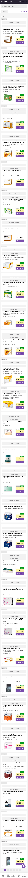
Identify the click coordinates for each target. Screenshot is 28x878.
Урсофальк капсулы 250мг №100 (11, 393)
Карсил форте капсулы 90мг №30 (11, 648)
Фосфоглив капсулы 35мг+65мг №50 (12, 506)
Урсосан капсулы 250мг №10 (10, 228)
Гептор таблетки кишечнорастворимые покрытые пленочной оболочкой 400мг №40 (13, 620)
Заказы (19, 876)
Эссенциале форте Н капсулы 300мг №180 (13, 311)
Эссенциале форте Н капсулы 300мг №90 (13, 142)
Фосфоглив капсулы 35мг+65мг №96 (12, 533)
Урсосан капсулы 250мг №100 (10, 255)
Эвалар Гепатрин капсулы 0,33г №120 (12, 421)
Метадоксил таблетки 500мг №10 (11, 850)
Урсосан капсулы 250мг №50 (10, 115)
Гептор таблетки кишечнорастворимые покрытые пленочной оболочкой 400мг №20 (13, 589)
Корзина (24, 876)
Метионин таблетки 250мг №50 (11, 560)
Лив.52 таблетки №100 (9, 449)
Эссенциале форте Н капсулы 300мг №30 (13, 339)
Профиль (13, 876)
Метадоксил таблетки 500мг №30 (11, 677)
